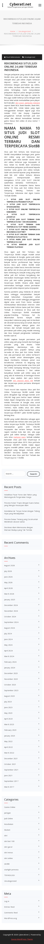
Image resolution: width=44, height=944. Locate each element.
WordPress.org (10, 918)
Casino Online (9, 807)
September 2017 (11, 781)
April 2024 (8, 650)
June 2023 (8, 707)
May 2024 (8, 645)
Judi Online (8, 818)
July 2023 (8, 701)
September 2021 (11, 770)
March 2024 (9, 656)
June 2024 (8, 639)
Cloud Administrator (12, 57)
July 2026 (8, 571)
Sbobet (7, 830)
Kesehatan (8, 824)
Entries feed (9, 907)
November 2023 (11, 679)
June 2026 (8, 577)
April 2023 (8, 719)
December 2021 (11, 758)
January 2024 (9, 667)
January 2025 (9, 599)
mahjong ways (19, 437)
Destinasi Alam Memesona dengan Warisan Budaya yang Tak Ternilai (18, 528)
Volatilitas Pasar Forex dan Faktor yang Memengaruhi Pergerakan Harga (20, 495)
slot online (8, 858)
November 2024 (11, 611)
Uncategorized (24, 31)
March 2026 (9, 594)
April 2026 (8, 588)
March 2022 (9, 753)
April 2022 (8, 747)
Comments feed (11, 912)
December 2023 (11, 673)
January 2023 (9, 736)
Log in (6, 901)
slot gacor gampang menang (27, 103)
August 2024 (9, 628)
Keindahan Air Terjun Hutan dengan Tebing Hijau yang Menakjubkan (22, 512)
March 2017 (9, 787)
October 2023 (10, 684)
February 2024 (10, 662)
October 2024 (10, 616)
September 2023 (11, 690)
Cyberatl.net (20, 4)
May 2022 (8, 741)
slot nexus (8, 852)
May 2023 (8, 713)
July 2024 (8, 633)
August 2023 (9, 696)
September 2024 (11, 622)
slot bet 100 (9, 841)
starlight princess (11, 869)
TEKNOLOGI (9, 875)
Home (12, 31)
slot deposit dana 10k (23, 380)
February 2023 (10, 730)
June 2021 (8, 775)
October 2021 (10, 764)
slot (5, 835)
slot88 (7, 864)
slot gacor (8, 847)
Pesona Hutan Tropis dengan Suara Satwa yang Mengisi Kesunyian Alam (21, 504)
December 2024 (11, 605)
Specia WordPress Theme (22, 939)
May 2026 (8, 582)
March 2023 (9, 724)
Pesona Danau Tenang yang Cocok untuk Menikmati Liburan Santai (21, 520)
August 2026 (9, 565)
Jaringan (7, 813)
